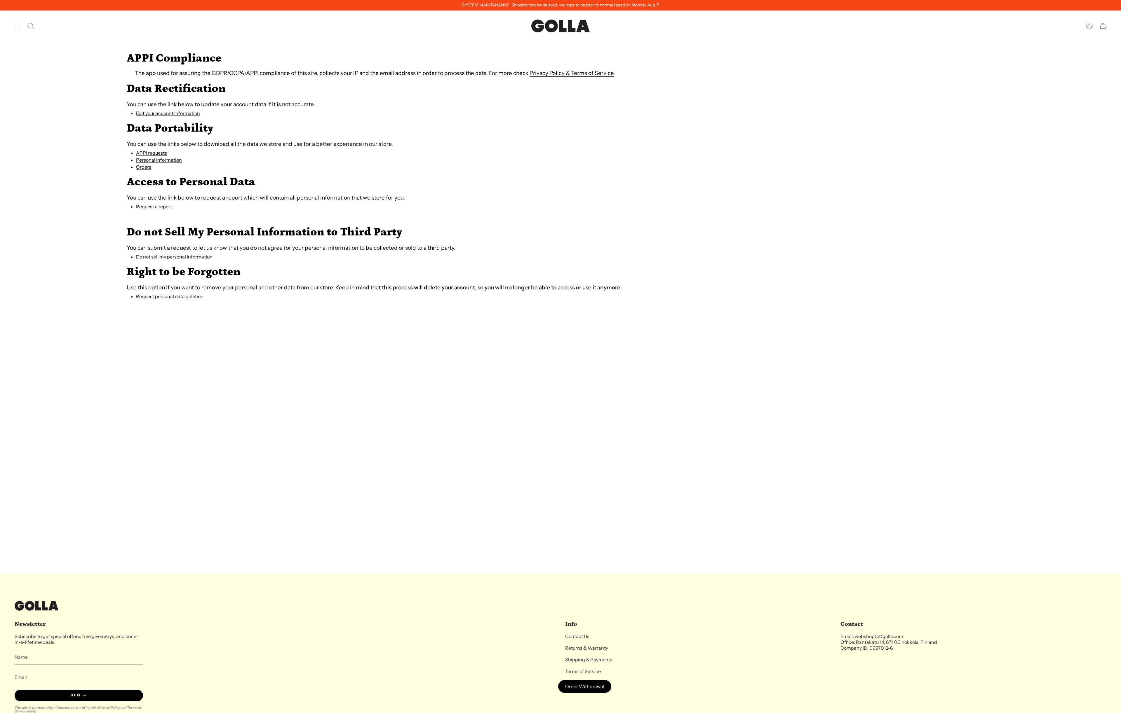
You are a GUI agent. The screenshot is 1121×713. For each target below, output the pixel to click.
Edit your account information (168, 113)
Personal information (159, 160)
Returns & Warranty (586, 648)
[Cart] (1103, 26)
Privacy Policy (109, 707)
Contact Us (577, 636)
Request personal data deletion (169, 296)
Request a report (154, 206)
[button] (30, 26)
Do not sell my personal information (174, 256)
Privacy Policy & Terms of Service (572, 73)
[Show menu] (17, 26)
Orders (143, 167)
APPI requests (151, 153)
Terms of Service (583, 671)
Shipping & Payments (588, 660)
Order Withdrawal (584, 686)
